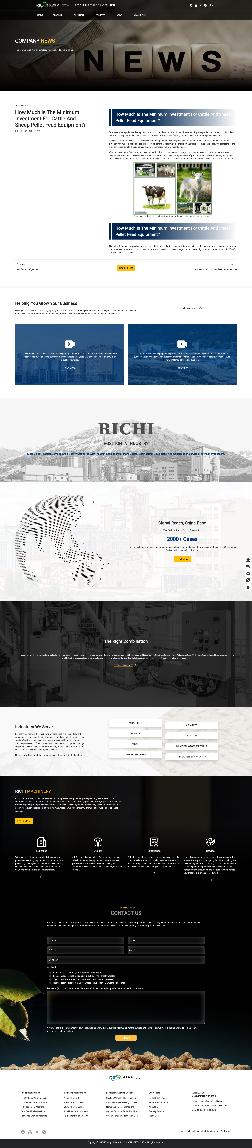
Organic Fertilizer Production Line (122, 1116)
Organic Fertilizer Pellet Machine (121, 1111)
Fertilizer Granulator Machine (119, 1093)
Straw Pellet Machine (74, 1107)
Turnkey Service (156, 1111)
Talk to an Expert (189, 308)
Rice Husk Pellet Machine (76, 1111)
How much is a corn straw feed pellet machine (215, 269)
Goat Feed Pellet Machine (33, 1111)
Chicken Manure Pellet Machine (121, 1098)
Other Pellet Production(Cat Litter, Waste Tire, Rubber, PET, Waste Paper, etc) (88, 983)
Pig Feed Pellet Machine (32, 1107)
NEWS (119, 15)
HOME (40, 15)
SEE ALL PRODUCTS (123, 665)
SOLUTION (79, 15)
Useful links (154, 1093)
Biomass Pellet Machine (75, 1093)
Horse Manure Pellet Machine (120, 1107)
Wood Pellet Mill (71, 1098)
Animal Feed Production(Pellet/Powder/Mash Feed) (76, 972)
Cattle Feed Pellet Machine (34, 1102)
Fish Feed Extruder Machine (34, 1116)
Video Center (155, 1116)
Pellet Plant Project (158, 1098)
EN (211, 5)
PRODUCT (57, 15)
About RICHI (140, 15)
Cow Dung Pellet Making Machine (122, 1102)
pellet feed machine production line (129, 246)
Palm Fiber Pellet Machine (76, 1116)
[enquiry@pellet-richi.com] (248, 573)
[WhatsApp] (248, 579)
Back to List (126, 267)
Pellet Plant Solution (158, 1102)
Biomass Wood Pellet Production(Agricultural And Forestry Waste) (83, 976)
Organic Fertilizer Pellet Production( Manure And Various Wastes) (83, 979)
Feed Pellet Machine (30, 1093)
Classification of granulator (28, 269)
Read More (182, 559)
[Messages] (248, 566)
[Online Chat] (248, 560)
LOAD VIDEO (70, 368)
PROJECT (100, 15)
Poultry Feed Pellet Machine (34, 1098)
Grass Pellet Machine (74, 1102)
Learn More (24, 821)
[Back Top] (248, 587)
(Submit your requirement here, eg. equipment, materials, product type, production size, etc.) (95, 988)
